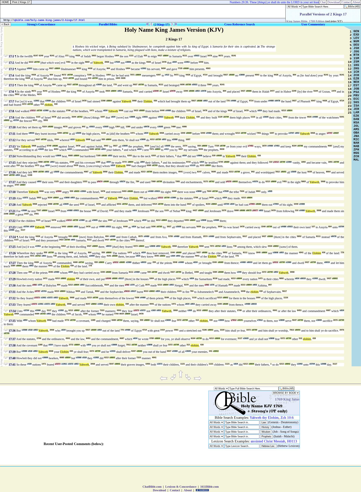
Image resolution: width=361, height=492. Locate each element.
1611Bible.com (209, 486)
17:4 (11, 75)
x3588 (48, 101)
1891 (330, 162)
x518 (30, 330)
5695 (213, 172)
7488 (173, 127)
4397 (158, 75)
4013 (35, 120)
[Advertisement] (143, 11)
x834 (174, 62)
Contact (346, 2)
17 (350, 86)
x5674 (122, 182)
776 (115, 85)
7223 (102, 310)
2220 (222, 330)
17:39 (12, 351)
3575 (140, 236)
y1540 (156, 91)
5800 (35, 172)
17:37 (12, 339)
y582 (34, 285)
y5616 (127, 291)
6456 (148, 364)
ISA (356, 105)
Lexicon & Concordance (181, 486)
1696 (153, 227)
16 (350, 82)
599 (71, 191)
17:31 (12, 291)
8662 (97, 291)
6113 (65, 78)
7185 (98, 156)
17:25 (12, 246)
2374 (185, 146)
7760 (116, 314)
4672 (64, 75)
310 (270, 162)
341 (210, 351)
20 (350, 96)
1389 (128, 127)
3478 (209, 56)
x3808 (128, 62)
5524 (106, 285)
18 (350, 89)
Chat (322, 2)
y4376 (228, 182)
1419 (26, 214)
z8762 (80, 117)
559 (103, 139)
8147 (35, 56)
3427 (243, 91)
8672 (220, 56)
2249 (294, 91)
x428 (29, 364)
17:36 (12, 330)
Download (334, 2)
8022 (79, 68)
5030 (147, 146)
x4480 (233, 101)
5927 (51, 68)
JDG (356, 51)
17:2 (11, 62)
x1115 (192, 165)
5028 (183, 210)
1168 (30, 175)
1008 (196, 272)
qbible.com (21, 20)
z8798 (222, 146)
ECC (356, 99)
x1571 (25, 198)
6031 (119, 204)
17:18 (12, 191)
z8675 (249, 210)
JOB (356, 89)
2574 (205, 236)
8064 (328, 172)
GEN (356, 31)
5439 (76, 165)
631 (89, 78)
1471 (91, 111)
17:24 (12, 237)
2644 (74, 117)
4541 (180, 172)
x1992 (315, 278)
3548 (175, 262)
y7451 (250, 146)
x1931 (112, 351)
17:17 (12, 182)
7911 (128, 345)
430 (155, 101)
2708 (68, 111)
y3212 (33, 111)
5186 (204, 330)
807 (270, 285)
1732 (111, 210)
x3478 (203, 91)
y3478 (172, 91)
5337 (133, 351)
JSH (356, 48)
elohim (49, 104)
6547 (313, 101)
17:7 (11, 101)
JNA (356, 136)
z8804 (165, 56)
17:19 (12, 198)
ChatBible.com (152, 486)
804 (108, 68)
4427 (160, 56)
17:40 (12, 358)
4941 (301, 253)
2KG (356, 68)
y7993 (252, 204)
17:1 (11, 56)
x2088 (174, 139)
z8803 (210, 330)
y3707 (329, 133)
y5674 (99, 182)
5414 (154, 204)
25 (350, 113)
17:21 (12, 211)
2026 (270, 246)
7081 (177, 182)
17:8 (11, 111)
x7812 (260, 320)
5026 (78, 291)
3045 (258, 253)
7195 (89, 75)
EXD (356, 34)
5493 (124, 191)
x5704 (16, 120)
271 (67, 56)
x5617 (133, 291)
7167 (38, 210)
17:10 (12, 127)
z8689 (231, 75)
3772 (124, 162)
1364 (117, 127)
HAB (356, 146)
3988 (40, 162)
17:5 (11, 85)
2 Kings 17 (161, 24)
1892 (303, 162)
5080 (236, 210)
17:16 (12, 172)
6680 (91, 149)
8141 (52, 56)
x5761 (44, 291)
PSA (356, 92)
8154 (208, 204)
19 (350, 92)
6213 (31, 62)
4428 (77, 56)
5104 (315, 91)
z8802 (6, 120)
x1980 (46, 111)
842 (83, 127)
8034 (121, 314)
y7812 (234, 320)
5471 (176, 75)
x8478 (277, 101)
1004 (118, 78)
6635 (309, 172)
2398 (103, 101)
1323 (85, 182)
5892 (17, 94)
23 (350, 106)
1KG (356, 65)
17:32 (12, 298)
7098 (137, 298)
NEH (356, 82)
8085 (70, 156)
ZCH (356, 156)
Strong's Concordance (41, 24)
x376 (40, 285)
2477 (272, 91)
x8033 (31, 133)
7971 (132, 75)
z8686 (186, 68)
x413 (167, 75)
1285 (98, 162)
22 (350, 102)
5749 (49, 146)
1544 (56, 139)
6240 (41, 56)
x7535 (117, 62)
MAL (356, 160)
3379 (152, 210)
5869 (87, 62)
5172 (205, 182)
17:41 (12, 364)
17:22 (12, 220)
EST (356, 85)
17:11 (12, 133)
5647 (38, 139)
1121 (131, 56)
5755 (170, 236)
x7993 (276, 204)
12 (350, 69)
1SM (356, 58)
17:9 (11, 117)
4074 (39, 94)
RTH (356, 55)
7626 (242, 191)
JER (356, 109)
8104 (294, 146)
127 (313, 227)
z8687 (336, 133)
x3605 (99, 85)
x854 (142, 162)
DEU (356, 45)
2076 (335, 320)
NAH (356, 143)
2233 (82, 204)
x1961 (187, 62)
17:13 (12, 146)
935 (70, 236)
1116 (253, 117)
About (356, 2)
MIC (356, 139)
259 (154, 262)
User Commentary (313, 24)
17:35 (12, 320)
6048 (243, 291)
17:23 (12, 227)
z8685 (122, 262)
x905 (270, 191)
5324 (44, 127)
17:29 (12, 279)
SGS (356, 102)
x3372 (50, 298)
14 (350, 75)
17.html (79, 20)
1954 (117, 56)
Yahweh (98, 62)
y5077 (255, 210)
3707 (17, 185)
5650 (163, 68)
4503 (208, 68)
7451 (68, 62)
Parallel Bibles (108, 24)
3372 (24, 104)
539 (213, 156)
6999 (59, 133)
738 (235, 246)
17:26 (12, 253)
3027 (294, 101)
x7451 (277, 146)
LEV (356, 38)
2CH (356, 75)
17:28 (12, 272)
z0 (160, 91)
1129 (220, 117)
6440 (201, 62)
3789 (151, 338)
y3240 (108, 278)
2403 (110, 220)
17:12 (12, 140)
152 (216, 291)
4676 (65, 127)
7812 (277, 172)
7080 (153, 182)
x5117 (121, 278)
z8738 (215, 191)
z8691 (283, 172)
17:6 (11, 91)
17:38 (12, 345)
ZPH (356, 149)
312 (42, 104)
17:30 (12, 285)
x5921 (196, 56)
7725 (180, 68)
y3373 (37, 298)
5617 (245, 236)
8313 (146, 291)
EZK (356, 116)
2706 (72, 162)
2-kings (67, 20)
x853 (119, 91)
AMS (356, 129)
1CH (356, 72)
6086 (184, 127)
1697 (102, 117)
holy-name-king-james (46, 20)
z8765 (97, 149)
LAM (356, 112)
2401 (36, 214)
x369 (173, 256)
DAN (356, 119)
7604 (209, 191)
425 (145, 56)
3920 (107, 91)
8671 (34, 91)
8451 (56, 149)
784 (137, 182)
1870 (264, 146)
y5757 (37, 291)
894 (107, 236)
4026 (309, 117)
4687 (330, 146)
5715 (188, 162)
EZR (356, 78)
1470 (333, 91)
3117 (23, 230)
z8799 (37, 62)
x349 (239, 272)
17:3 (11, 69)
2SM (356, 61)
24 (258, 46)
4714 (205, 75)
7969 (209, 85)
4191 (109, 256)
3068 (107, 62)
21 (350, 99)
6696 (182, 85)
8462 (63, 246)
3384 (13, 266)
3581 (176, 330)
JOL (356, 126)
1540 (186, 91)
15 (350, 79)
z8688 (199, 101)
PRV (356, 95)
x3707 (291, 133)
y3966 (58, 191)
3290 (85, 314)
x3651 (145, 117)
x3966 (83, 191)
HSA (356, 122)
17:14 (12, 156)
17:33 (12, 304)
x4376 (255, 182)
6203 (129, 156)
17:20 (12, 204)
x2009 (92, 256)
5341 (342, 117)
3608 (123, 78)
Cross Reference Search (239, 24)
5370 (186, 285)
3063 (94, 56)
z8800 (204, 146)
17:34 (12, 311)
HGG (356, 153)
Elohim (147, 101)
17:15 (12, 162)
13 (350, 72)
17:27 (12, 263)
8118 (215, 278)
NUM (356, 41)
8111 (185, 56)
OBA (356, 133)
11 (350, 65)
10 (350, 62)
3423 (136, 111)
